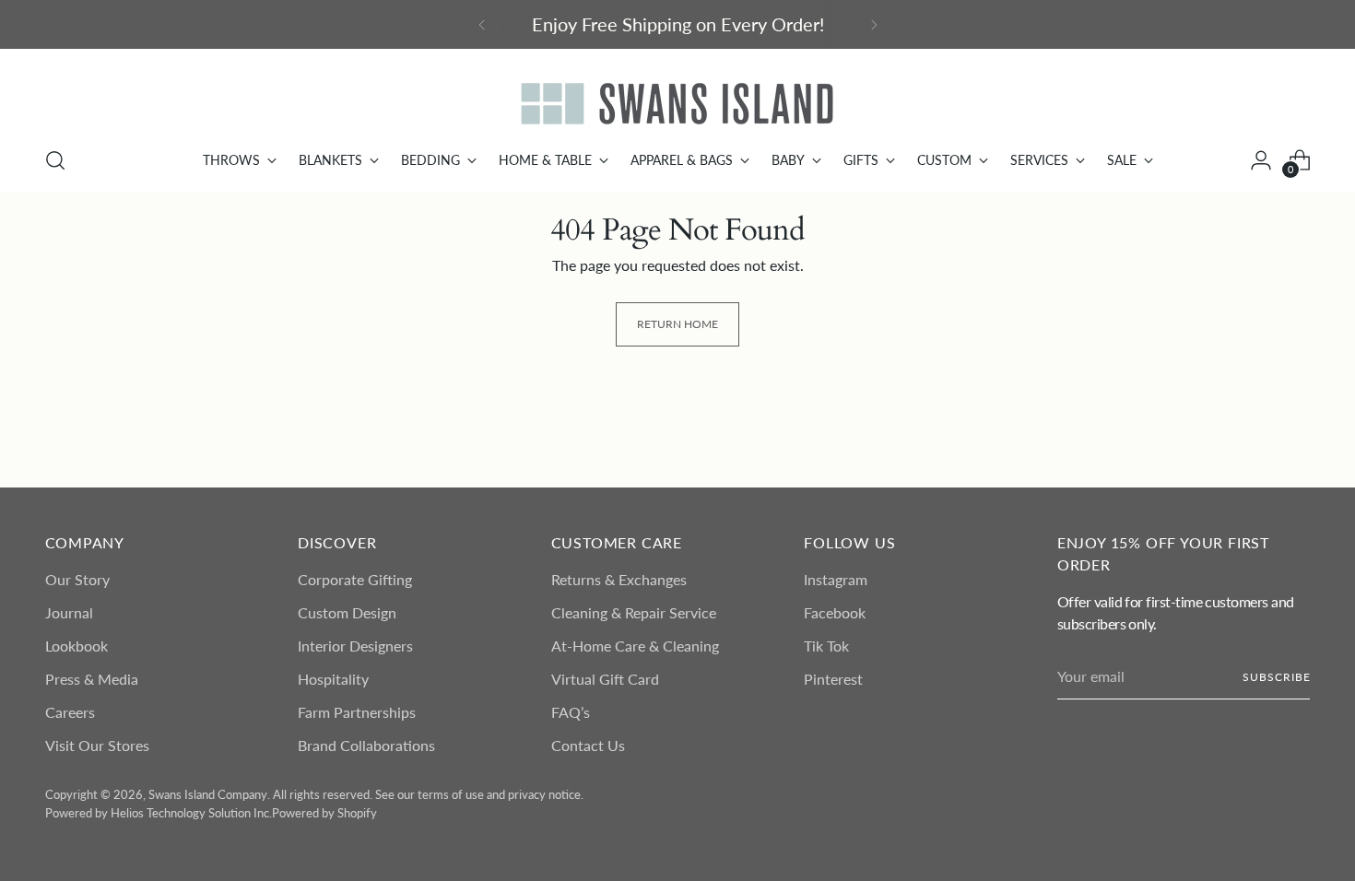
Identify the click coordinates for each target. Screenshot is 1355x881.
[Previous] (482, 24)
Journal (69, 612)
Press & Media (91, 678)
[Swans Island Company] (677, 103)
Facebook (835, 612)
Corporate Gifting (355, 579)
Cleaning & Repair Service (633, 612)
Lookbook (76, 645)
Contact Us (588, 745)
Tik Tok (826, 645)
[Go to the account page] (1261, 160)
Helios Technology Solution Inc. (191, 812)
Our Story (77, 579)
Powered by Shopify (324, 812)
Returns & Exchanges (619, 579)
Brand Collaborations (366, 745)
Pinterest (833, 678)
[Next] (874, 24)
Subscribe (1276, 677)
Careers (70, 712)
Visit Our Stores (97, 745)
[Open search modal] (55, 160)
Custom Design (347, 612)
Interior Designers (355, 645)
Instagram (835, 579)
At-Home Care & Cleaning (635, 645)
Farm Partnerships (357, 712)
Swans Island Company (207, 794)
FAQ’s (570, 712)
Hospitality (333, 678)
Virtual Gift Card (605, 678)
